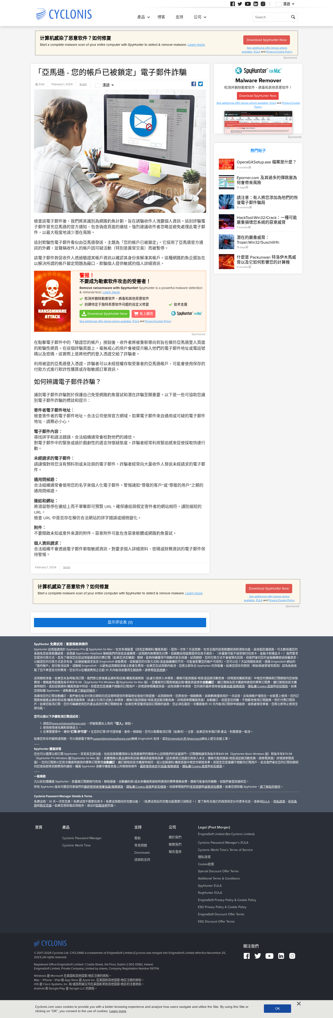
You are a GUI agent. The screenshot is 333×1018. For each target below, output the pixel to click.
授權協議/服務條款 (232, 686)
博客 (161, 17)
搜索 (293, 17)
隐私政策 (279, 801)
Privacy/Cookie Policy (279, 51)
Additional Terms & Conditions (219, 878)
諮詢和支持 (142, 860)
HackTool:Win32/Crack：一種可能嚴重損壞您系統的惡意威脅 (267, 220)
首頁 (38, 827)
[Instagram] (263, 4)
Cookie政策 (206, 864)
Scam (83, 84)
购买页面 (46, 805)
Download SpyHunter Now (267, 40)
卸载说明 (102, 805)
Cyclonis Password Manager (82, 838)
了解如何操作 (86, 690)
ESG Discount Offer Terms (216, 921)
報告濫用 (175, 852)
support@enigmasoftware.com (112, 739)
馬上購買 (146, 314)
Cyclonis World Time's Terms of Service (225, 850)
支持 (179, 17)
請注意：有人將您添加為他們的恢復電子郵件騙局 (267, 200)
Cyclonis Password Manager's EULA (223, 843)
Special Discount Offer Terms (218, 871)
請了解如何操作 (270, 787)
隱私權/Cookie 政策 (260, 686)
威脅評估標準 (213, 787)
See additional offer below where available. (106, 321)
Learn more (196, 45)
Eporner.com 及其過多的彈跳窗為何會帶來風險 (267, 180)
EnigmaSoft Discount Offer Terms (221, 914)
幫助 (137, 838)
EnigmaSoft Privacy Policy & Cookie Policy (227, 900)
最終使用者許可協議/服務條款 (159, 766)
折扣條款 (282, 686)
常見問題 (159, 670)
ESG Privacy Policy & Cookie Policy (222, 907)
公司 (197, 17)
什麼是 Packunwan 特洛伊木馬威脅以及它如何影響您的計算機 (266, 260)
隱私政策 (204, 857)
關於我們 (175, 837)
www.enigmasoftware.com (69, 723)
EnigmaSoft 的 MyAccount (184, 739)
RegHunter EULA (210, 893)
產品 (141, 17)
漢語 (106, 85)
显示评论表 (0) (120, 622)
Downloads (142, 853)
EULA (257, 51)
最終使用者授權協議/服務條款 (103, 787)
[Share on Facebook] (193, 84)
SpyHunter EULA (210, 886)
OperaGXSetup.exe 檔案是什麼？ (267, 161)
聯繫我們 (175, 844)
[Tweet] (200, 84)
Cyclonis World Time (76, 845)
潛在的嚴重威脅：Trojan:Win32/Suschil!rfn (258, 240)
